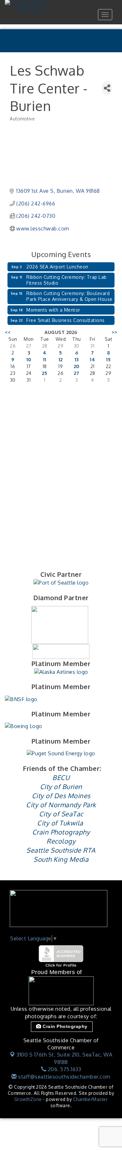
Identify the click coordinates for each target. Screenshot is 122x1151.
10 (28, 359)
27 (76, 373)
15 (108, 359)
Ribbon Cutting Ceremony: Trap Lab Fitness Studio (66, 280)
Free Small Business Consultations (65, 320)
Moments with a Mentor (53, 310)
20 (76, 366)
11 (45, 359)
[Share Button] (107, 88)
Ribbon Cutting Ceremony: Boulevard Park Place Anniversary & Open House (69, 296)
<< (7, 332)
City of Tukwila (60, 823)
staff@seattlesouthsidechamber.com (64, 1076)
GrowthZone (28, 1099)
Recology (61, 841)
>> (114, 332)
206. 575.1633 (63, 1069)
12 (61, 359)
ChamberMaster (90, 1099)
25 (44, 373)
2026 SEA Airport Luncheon (57, 266)
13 (77, 359)
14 (92, 359)
